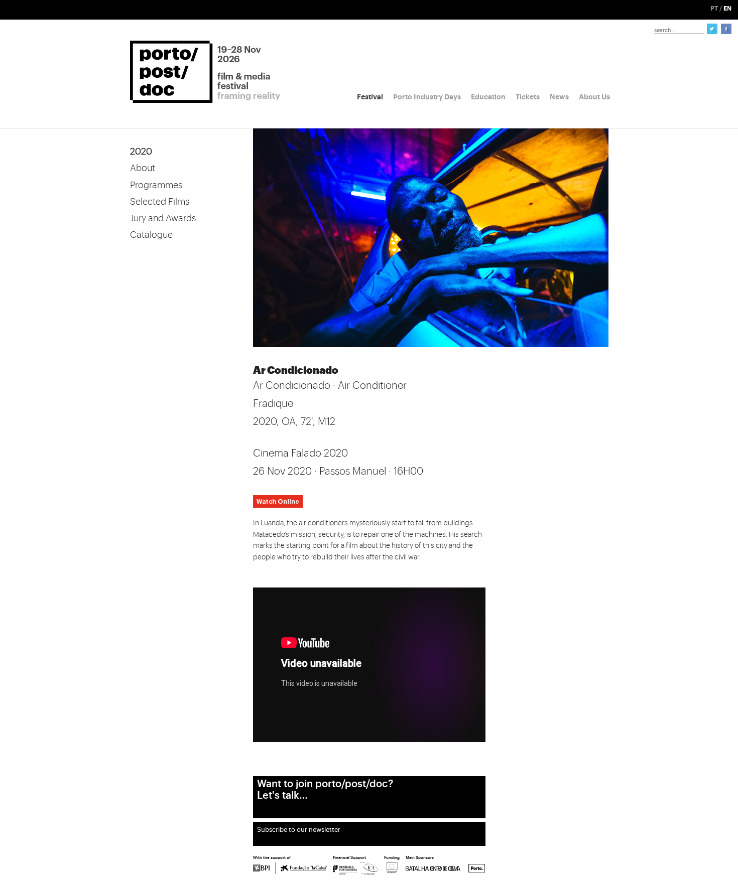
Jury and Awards (163, 218)
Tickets (528, 96)
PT (714, 9)
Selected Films (159, 201)
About (142, 168)
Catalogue (151, 234)
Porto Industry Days (427, 96)
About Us (594, 96)
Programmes (156, 185)
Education (488, 96)
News (559, 96)
